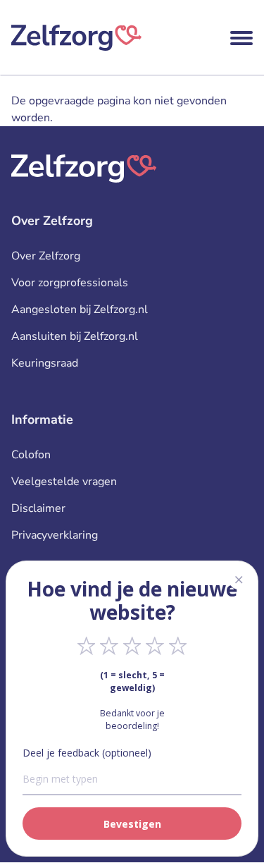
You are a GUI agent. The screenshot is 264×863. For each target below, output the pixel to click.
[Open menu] (241, 38)
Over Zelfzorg (45, 256)
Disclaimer (38, 508)
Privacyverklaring (54, 535)
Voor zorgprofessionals (69, 282)
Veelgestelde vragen (64, 481)
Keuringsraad (44, 363)
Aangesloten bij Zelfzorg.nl (79, 309)
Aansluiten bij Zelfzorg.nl (74, 336)
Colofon (31, 455)
